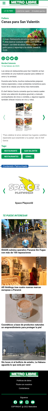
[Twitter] (12, 58)
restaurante (10, 151)
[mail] (27, 402)
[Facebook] (7, 58)
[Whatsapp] (3, 58)
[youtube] (32, 402)
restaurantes (11, 156)
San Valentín (30, 151)
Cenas (28, 156)
